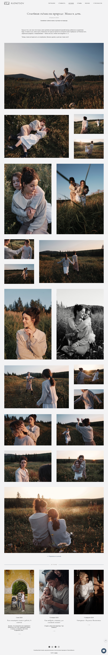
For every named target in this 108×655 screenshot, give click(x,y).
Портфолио (51, 3)
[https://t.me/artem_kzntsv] (55, 647)
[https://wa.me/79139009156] (52, 647)
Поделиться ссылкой (55, 556)
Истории (71, 3)
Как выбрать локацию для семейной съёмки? (54, 621)
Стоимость (61, 3)
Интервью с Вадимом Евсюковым (89, 620)
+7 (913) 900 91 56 (97, 3)
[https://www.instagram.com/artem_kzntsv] (58, 647)
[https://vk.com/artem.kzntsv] (49, 647)
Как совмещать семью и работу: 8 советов (19, 621)
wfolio (56, 652)
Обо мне (87, 3)
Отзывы (79, 3)
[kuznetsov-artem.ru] (14, 3)
